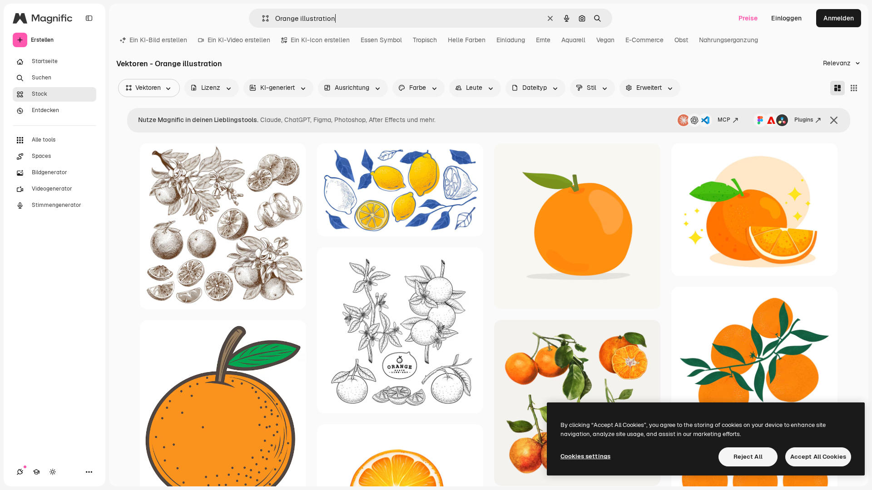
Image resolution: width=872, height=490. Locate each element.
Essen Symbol (381, 40)
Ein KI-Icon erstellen (320, 40)
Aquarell (573, 40)
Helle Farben (467, 40)
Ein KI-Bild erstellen (158, 40)
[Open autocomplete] (261, 18)
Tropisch (425, 40)
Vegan (605, 40)
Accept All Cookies (818, 457)
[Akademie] (36, 472)
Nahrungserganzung (728, 40)
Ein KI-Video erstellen (239, 40)
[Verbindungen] (20, 472)
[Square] (854, 88)
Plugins (803, 119)
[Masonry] (837, 88)
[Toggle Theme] (52, 472)
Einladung (510, 40)
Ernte (543, 40)
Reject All (748, 457)
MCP (724, 119)
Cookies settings (585, 456)
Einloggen (786, 18)
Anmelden (838, 18)
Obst (681, 40)
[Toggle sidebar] (89, 18)
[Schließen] (833, 120)
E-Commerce (644, 40)
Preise (748, 18)
